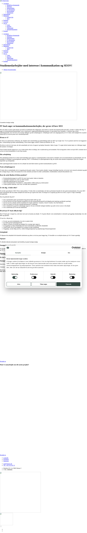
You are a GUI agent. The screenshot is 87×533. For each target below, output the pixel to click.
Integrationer (6, 14)
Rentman (5, 20)
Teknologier (10, 12)
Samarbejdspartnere (12, 29)
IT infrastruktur (11, 9)
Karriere (9, 26)
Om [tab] (69, 252)
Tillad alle (68, 284)
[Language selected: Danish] (43, 529)
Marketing (6, 16)
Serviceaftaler (10, 11)
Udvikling (6, 3)
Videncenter (10, 28)
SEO (8, 19)
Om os (5, 23)
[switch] (34, 277)
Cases (8, 25)
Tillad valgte (43, 284)
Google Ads (10, 17)
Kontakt (5, 31)
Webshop (9, 6)
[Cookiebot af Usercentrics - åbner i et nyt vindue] (73, 248)
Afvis (18, 284)
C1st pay (5, 22)
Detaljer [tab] (43, 252)
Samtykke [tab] (18, 252)
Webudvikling (10, 8)
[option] (45, 529)
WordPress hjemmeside (13, 5)
